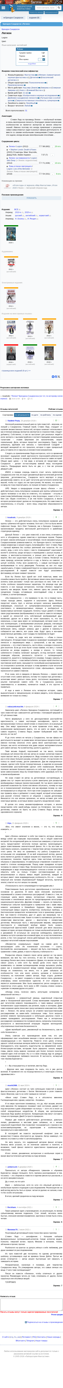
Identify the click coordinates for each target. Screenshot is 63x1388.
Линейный (30, 103)
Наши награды (53, 1337)
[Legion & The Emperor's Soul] (30, 334)
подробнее (32, 64)
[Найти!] (58, 7)
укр (18, 1337)
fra (15, 1337)
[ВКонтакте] (53, 376)
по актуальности (22, 415)
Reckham (11, 1207)
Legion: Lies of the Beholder (18, 169)
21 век (25, 93)
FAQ (34, 1337)
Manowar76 (12, 1230)
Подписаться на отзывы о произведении (45, 1322)
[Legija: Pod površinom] (11, 360)
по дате (34, 415)
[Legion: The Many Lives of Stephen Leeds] (30, 359)
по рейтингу (45, 415)
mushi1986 (12, 1085)
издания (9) (34, 18)
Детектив (34, 77)
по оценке (57, 415)
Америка (45, 88)
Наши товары (41, 1341)
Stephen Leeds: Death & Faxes (23, 150)
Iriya (9, 823)
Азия (22, 90)
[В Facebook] (56, 376)
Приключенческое (15, 85)
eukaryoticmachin (15, 707)
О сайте (5, 1337)
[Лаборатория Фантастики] (12, 8)
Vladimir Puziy (13, 421)
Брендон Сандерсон (11, 29)
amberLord (12, 1167)
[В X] (59, 376)
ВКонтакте (20, 1341)
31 (26, 111)
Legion (19, 146)
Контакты (41, 1337)
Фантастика (29, 75)
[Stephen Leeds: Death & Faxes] (11, 267)
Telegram (30, 1341)
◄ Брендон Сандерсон (13, 18)
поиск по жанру (36, 12)
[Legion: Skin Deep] (11, 303)
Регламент (26, 1337)
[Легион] (11, 240)
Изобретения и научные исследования (40, 95)
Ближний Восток (34, 90)
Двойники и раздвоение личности (22, 98)
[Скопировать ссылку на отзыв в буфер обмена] (6, 421)
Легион (12, 146)
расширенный (51, 12)
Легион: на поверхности (19, 158)
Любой (27, 106)
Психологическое (36, 83)
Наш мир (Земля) (30, 88)
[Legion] (11, 333)
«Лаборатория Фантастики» (37, 1356)
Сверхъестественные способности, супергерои (36, 100)
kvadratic (11, 517)
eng (11, 1337)
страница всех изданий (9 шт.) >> (16, 371)
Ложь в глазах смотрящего (20, 166)
